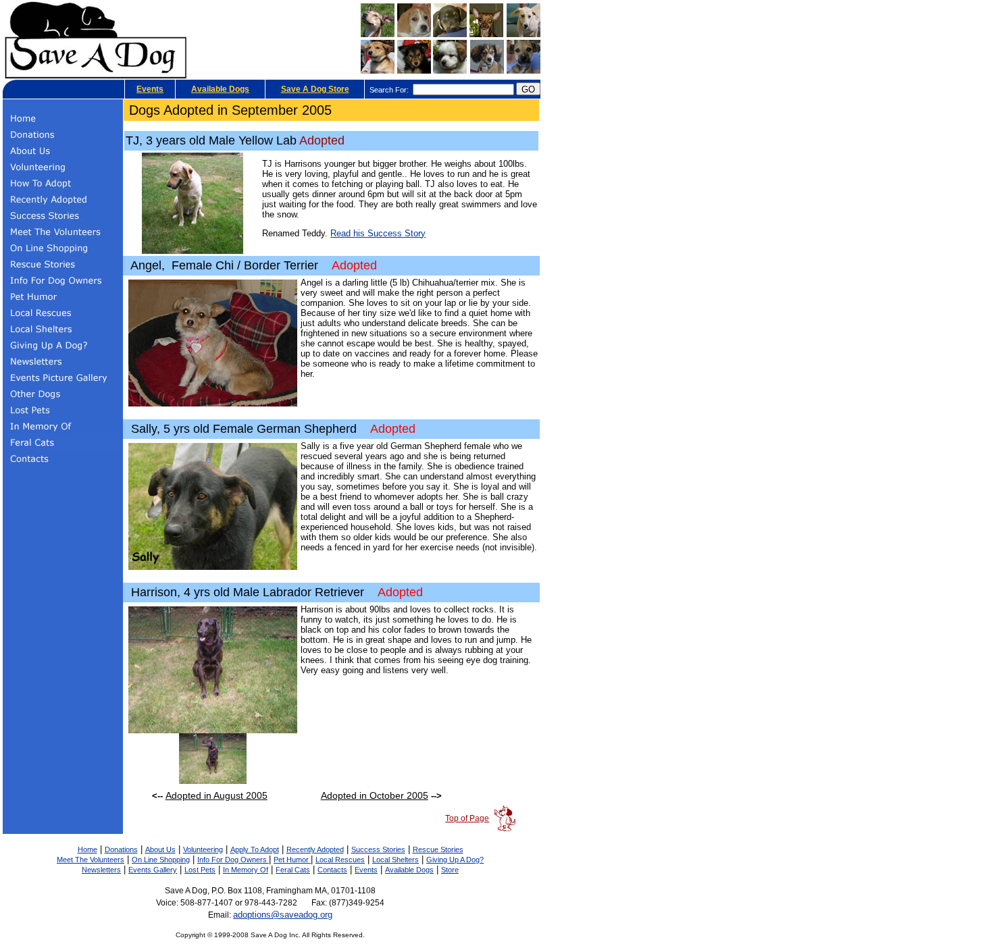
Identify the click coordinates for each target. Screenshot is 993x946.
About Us (160, 849)
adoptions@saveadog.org (282, 915)
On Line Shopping (161, 860)
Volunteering (203, 849)
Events (149, 89)
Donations (121, 849)
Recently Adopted (315, 849)
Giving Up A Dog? (455, 860)
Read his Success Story (378, 233)
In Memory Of (245, 870)
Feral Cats (293, 870)
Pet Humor (292, 860)
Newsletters (101, 870)
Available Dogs (220, 89)
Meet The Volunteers (90, 860)
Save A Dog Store (315, 89)
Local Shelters (395, 860)
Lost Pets (199, 870)
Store (450, 870)
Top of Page (467, 818)
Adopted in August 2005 (217, 795)
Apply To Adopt (254, 849)
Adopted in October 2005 (374, 795)
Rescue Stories (438, 849)
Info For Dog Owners (233, 860)
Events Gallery (152, 870)
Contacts (332, 870)
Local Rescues (340, 860)
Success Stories (378, 849)
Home (87, 849)
